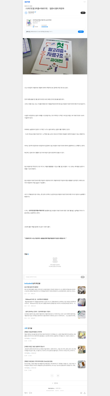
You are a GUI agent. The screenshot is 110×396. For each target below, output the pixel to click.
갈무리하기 (81, 393)
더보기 (85, 2)
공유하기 (85, 393)
